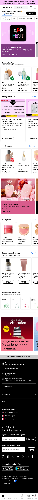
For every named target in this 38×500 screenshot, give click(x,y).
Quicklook (5, 74)
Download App (8, 138)
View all (34, 97)
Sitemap (30, 478)
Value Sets (4, 299)
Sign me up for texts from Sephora (13, 435)
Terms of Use (14, 478)
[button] (8, 271)
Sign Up (31, 450)
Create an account (7, 15)
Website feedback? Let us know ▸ (19, 357)
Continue (31, 439)
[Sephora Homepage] (7, 7)
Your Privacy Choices (7, 481)
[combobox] (21, 7)
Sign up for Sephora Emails (11, 445)
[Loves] (31, 7)
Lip (22, 299)
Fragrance (14, 299)
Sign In (31, 13)
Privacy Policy (5, 478)
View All (33, 253)
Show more (32, 146)
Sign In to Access (8, 281)
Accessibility (23, 478)
